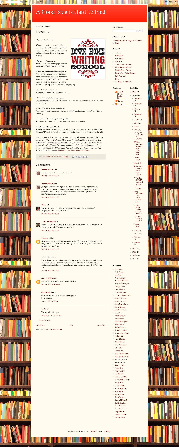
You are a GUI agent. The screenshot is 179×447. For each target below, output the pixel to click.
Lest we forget (137, 158)
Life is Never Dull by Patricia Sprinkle (138, 209)
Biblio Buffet (119, 55)
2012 (134, 92)
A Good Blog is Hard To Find (70, 11)
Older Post (101, 325)
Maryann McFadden (122, 356)
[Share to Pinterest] (86, 157)
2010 (134, 248)
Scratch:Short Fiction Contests (125, 73)
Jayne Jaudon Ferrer (122, 304)
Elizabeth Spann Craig (122, 295)
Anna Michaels (120, 278)
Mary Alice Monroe (121, 353)
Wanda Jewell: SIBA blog (123, 82)
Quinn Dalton (119, 385)
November (138, 103)
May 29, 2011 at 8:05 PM (50, 270)
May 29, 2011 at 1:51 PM (50, 249)
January (137, 242)
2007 (134, 258)
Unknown (44, 238)
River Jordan (119, 391)
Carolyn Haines (120, 286)
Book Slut (118, 61)
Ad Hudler (118, 269)
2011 (134, 95)
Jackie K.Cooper (120, 298)
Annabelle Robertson (122, 281)
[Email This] (77, 157)
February (137, 237)
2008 (134, 255)
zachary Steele (120, 417)
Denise (43, 309)
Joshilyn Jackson (120, 310)
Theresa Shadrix (120, 414)
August (137, 119)
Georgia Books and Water (123, 64)
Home (71, 325)
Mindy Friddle (120, 365)
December (137, 98)
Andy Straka (119, 272)
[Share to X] (82, 157)
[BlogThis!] (79, 157)
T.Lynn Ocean (120, 411)
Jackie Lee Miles (120, 301)
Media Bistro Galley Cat (123, 67)
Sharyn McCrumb (121, 400)
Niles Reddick (119, 371)
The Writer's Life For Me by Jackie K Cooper (138, 170)
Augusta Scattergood (122, 283)
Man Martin (119, 350)
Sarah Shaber (119, 394)
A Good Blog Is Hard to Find (120, 95)
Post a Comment (44, 320)
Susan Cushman (47, 169)
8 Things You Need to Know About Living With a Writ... (138, 148)
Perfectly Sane (137, 225)
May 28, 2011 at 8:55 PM (50, 176)
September (138, 114)
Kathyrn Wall (119, 336)
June (136, 126)
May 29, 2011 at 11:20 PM (50, 284)
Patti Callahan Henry (122, 379)
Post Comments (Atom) (53, 329)
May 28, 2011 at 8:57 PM (50, 197)
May (136, 129)
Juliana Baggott (120, 315)
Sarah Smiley (119, 397)
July (136, 123)
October (137, 109)
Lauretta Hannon (120, 345)
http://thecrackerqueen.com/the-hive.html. (73, 150)
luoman (93, 431)
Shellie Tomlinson (121, 403)
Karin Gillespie (120, 327)
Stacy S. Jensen (47, 278)
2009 (134, 252)
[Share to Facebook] (84, 157)
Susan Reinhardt (120, 409)
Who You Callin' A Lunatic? (138, 218)
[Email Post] (73, 157)
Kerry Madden (120, 339)
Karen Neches (119, 324)
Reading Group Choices (123, 70)
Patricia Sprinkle (120, 377)
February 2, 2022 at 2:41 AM (51, 315)
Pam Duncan (119, 374)
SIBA (117, 79)
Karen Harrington (48, 221)
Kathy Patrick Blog (121, 333)
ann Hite (118, 275)
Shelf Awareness (120, 76)
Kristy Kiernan (120, 342)
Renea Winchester (121, 388)
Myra (43, 204)
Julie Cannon (119, 318)
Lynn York (118, 347)
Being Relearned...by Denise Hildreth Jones (138, 196)
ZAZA (119, 104)
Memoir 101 (138, 163)
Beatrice (117, 53)
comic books (45, 292)
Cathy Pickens (120, 289)
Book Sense (119, 58)
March (136, 234)
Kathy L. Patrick (120, 330)
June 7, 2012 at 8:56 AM (49, 301)
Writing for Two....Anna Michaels (138, 135)
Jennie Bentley (120, 307)
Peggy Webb (119, 382)
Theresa (120, 101)
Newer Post (40, 325)
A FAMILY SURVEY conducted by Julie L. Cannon (138, 183)
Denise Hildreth (120, 292)
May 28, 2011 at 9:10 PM (50, 214)
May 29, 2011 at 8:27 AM (50, 230)
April (136, 230)
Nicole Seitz (119, 368)
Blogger (108, 431)
